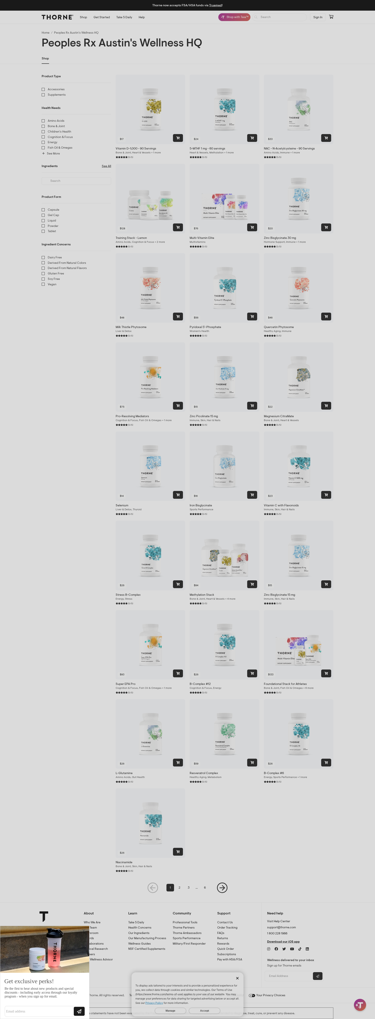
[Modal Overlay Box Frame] (44, 972)
